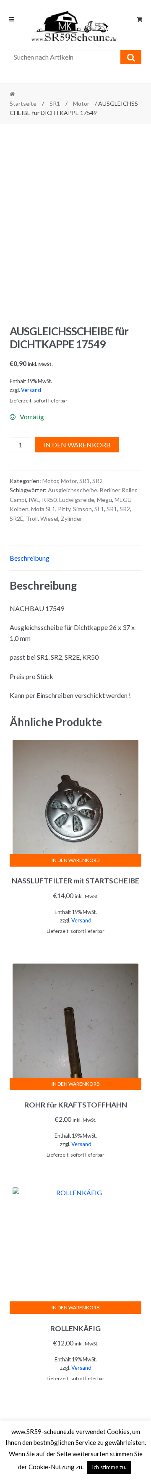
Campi (18, 499)
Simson (82, 508)
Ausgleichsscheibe (72, 490)
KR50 (49, 499)
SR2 (97, 480)
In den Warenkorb (77, 445)
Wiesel (49, 518)
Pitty (64, 508)
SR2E (16, 518)
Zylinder (71, 518)
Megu (104, 499)
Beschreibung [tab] (29, 558)
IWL (34, 499)
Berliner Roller (118, 490)
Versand (31, 390)
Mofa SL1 (43, 508)
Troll (32, 518)
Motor (81, 103)
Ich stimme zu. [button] (109, 1467)
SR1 (54, 103)
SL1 (99, 508)
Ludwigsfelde (76, 499)
